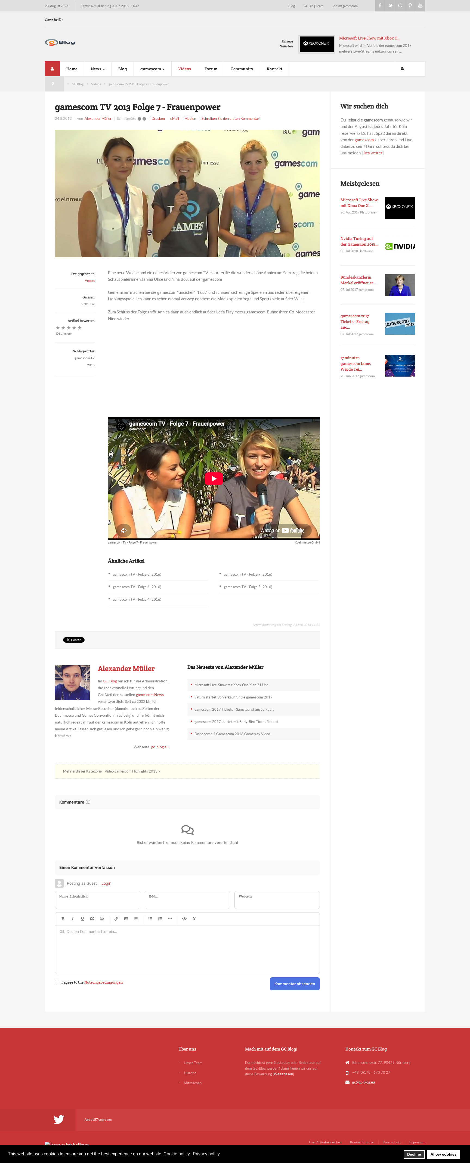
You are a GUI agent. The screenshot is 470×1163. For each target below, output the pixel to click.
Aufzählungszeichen (170, 919)
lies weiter (373, 153)
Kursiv (72, 919)
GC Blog (78, 84)
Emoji (102, 919)
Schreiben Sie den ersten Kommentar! (231, 119)
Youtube (420, 5)
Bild (126, 919)
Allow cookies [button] (444, 1154)
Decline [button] (414, 1154)
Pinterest (410, 5)
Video (136, 919)
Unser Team (193, 1063)
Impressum (417, 1142)
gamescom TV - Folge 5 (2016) (248, 587)
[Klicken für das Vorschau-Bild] (187, 193)
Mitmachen (193, 1083)
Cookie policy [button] (176, 1154)
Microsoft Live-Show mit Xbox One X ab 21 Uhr (231, 685)
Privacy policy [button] (206, 1154)
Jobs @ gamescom (345, 6)
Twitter (390, 5)
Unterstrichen (82, 919)
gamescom (151, 68)
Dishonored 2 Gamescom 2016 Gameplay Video (232, 734)
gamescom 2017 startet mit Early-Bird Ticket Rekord (236, 722)
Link (116, 919)
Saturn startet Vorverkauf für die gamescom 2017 (233, 697)
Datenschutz (392, 1142)
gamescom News (150, 694)
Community (242, 68)
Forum (211, 68)
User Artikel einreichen (325, 1142)
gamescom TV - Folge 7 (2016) (248, 574)
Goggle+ (400, 5)
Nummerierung (160, 919)
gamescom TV (85, 358)
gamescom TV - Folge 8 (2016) (137, 574)
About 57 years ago (98, 1119)
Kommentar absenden (294, 983)
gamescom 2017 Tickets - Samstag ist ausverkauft (234, 709)
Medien (190, 119)
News (97, 68)
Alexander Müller (98, 119)
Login (106, 883)
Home (72, 68)
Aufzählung (150, 919)
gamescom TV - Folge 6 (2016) (137, 587)
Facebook (380, 5)
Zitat (92, 919)
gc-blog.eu (160, 747)
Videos (184, 68)
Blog (291, 6)
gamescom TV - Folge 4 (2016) (137, 599)
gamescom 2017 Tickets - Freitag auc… (355, 321)
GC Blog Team (314, 6)
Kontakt (275, 68)
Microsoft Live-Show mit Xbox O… (351, 38)
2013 (91, 365)
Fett (63, 919)
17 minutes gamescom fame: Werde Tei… (356, 363)
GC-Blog (110, 681)
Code (184, 919)
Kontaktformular (362, 1142)
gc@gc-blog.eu (363, 1082)
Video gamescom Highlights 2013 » (132, 771)
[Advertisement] (214, 367)
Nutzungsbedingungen (103, 982)
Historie (190, 1073)
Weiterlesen (283, 1074)
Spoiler (194, 919)
